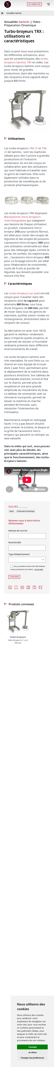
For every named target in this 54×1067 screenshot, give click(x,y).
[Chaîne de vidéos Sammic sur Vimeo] (10, 587)
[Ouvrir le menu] (49, 4)
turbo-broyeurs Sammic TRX (26, 60)
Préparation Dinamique (20, 25)
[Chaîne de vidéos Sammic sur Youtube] (16, 587)
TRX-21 (33, 148)
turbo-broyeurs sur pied (24, 293)
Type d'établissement (19, 554)
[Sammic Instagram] (22, 587)
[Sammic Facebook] (40, 587)
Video (37, 22)
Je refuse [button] (32, 1052)
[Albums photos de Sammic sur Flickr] (28, 587)
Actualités (16, 22)
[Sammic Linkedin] (34, 587)
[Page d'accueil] (7, 4)
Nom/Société (14, 542)
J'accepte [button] (32, 1047)
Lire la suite (38, 569)
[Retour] (45, 4)
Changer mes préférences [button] (32, 1058)
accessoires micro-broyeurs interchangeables (22, 218)
